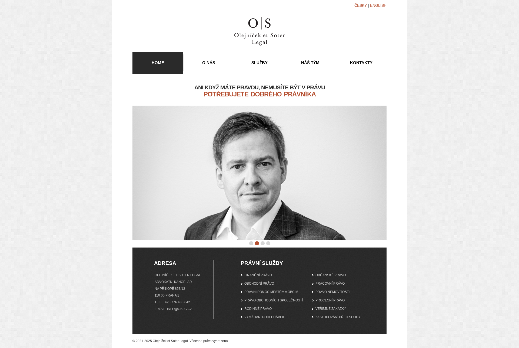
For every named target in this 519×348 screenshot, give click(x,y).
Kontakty (361, 62)
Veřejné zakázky (330, 309)
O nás (208, 62)
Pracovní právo (330, 283)
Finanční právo (258, 275)
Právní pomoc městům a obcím (271, 292)
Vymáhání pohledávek (264, 317)
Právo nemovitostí (332, 292)
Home (158, 62)
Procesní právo (330, 300)
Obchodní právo (259, 283)
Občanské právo (330, 275)
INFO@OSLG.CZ (179, 309)
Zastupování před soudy (338, 317)
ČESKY (360, 5)
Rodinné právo (258, 309)
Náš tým (310, 62)
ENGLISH (378, 5)
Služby (259, 62)
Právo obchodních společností (273, 300)
